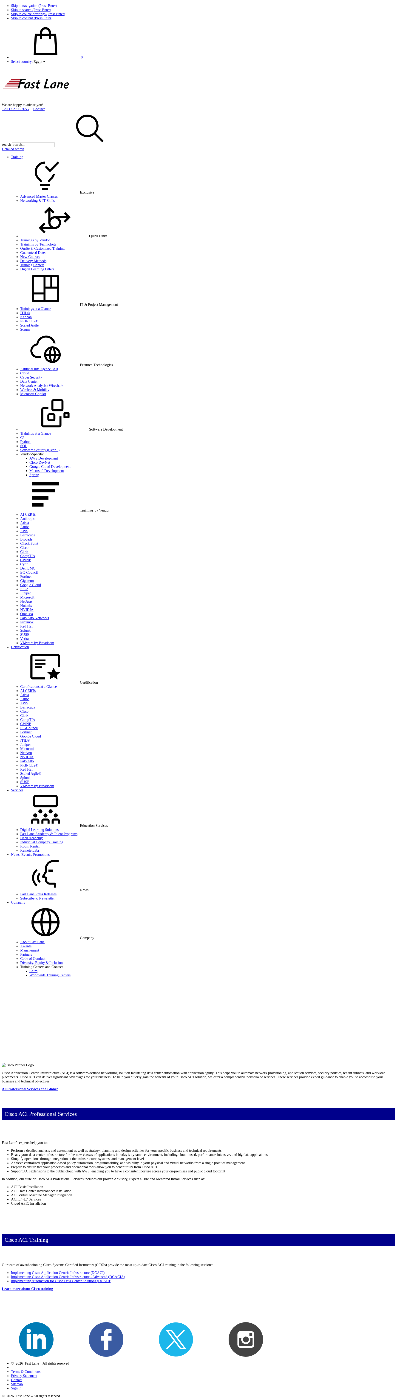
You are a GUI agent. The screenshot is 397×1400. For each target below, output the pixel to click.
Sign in (16, 1388)
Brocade (26, 539)
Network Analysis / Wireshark (41, 386)
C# (22, 438)
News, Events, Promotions (30, 854)
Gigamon (27, 581)
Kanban (26, 317)
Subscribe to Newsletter (37, 898)
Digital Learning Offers (37, 269)
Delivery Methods (33, 261)
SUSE (24, 634)
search (6, 144)
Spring (34, 475)
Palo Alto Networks (34, 618)
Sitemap (17, 1384)
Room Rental (30, 846)
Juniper (25, 593)
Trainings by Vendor (35, 240)
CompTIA (27, 556)
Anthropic (27, 519)
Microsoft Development (46, 471)
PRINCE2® (29, 321)
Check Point (29, 543)
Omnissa (26, 614)
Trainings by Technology (38, 244)
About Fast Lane (32, 942)
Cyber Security (31, 377)
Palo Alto (27, 761)
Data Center (29, 381)
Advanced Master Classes (39, 196)
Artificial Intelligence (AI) (39, 369)
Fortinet (25, 577)
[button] (39, 62)
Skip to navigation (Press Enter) (34, 6)
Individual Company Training (41, 842)
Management (29, 950)
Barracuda (27, 535)
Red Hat (26, 626)
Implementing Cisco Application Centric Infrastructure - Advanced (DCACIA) (68, 1277)
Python (25, 442)
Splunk (25, 630)
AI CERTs (28, 514)
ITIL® (25, 313)
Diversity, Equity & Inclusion (41, 963)
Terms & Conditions (25, 1372)
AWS (24, 531)
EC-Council (29, 572)
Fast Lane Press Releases (38, 894)
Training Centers (32, 265)
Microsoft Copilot (33, 394)
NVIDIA (27, 610)
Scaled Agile (29, 325)
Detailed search (13, 149)
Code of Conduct (32, 958)
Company (18, 902)
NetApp (26, 601)
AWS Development (43, 458)
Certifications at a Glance (38, 686)
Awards (25, 946)
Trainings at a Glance (35, 309)
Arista (24, 523)
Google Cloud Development (50, 467)
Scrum (25, 329)
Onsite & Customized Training (42, 248)
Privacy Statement (24, 1376)
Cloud (24, 373)
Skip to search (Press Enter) (31, 10)
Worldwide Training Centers (50, 975)
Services (17, 790)
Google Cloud (30, 585)
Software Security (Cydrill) (40, 450)
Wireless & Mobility (34, 390)
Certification (20, 647)
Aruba (24, 527)
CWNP (25, 560)
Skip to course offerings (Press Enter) (38, 14)
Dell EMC (27, 568)
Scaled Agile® (30, 773)
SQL (23, 446)
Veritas (25, 639)
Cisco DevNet (39, 462)
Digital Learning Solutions (39, 830)
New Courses (30, 257)
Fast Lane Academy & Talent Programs (48, 834)
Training (17, 157)
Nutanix (26, 605)
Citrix (24, 552)
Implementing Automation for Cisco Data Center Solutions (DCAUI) (61, 1281)
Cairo (33, 971)
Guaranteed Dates (33, 253)
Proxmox (27, 622)
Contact (39, 109)
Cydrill (25, 564)
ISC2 (24, 589)
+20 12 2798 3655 (15, 109)
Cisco (24, 548)
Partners (26, 954)
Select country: (22, 62)
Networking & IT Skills (37, 200)
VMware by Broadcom (37, 643)
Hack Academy (31, 838)
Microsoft (27, 597)
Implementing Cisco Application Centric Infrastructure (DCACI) (58, 1273)
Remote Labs (30, 850)
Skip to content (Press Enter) (31, 18)
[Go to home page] (36, 101)
